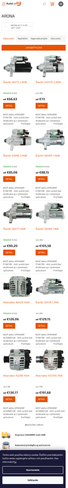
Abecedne (56, 38)
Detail (9, 105)
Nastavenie (32, 470)
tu (15, 462)
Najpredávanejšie (39, 38)
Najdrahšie (23, 38)
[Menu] (61, 4)
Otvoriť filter (34, 47)
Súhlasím (33, 480)
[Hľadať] (44, 4)
